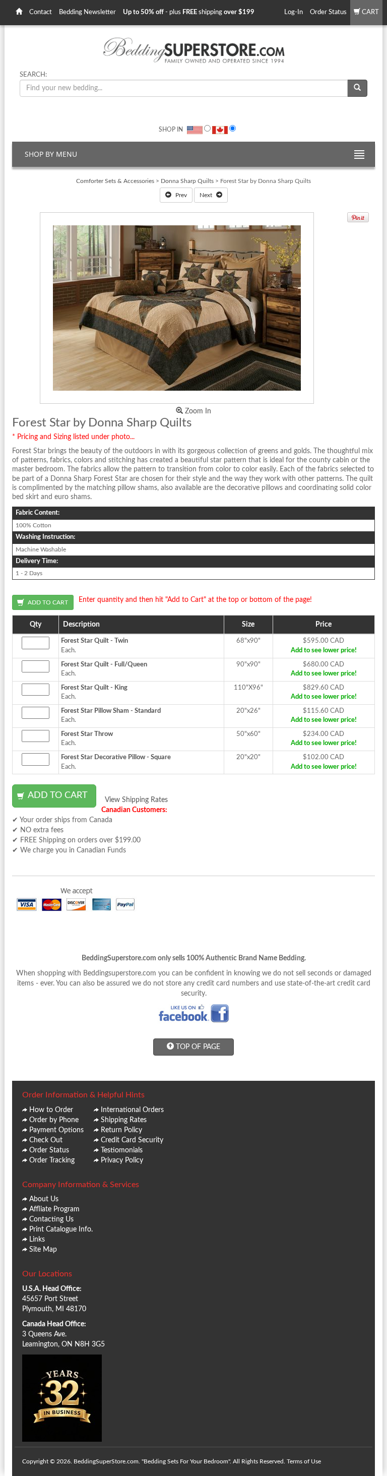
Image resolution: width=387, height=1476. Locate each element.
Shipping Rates (124, 1120)
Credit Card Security (132, 1140)
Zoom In (197, 411)
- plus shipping (188, 12)
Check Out (45, 1140)
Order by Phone (54, 1120)
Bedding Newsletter (87, 12)
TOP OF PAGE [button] (197, 1047)
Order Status (328, 12)
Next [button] (207, 195)
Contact (40, 12)
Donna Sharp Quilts (188, 181)
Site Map (43, 1249)
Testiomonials (122, 1150)
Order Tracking (52, 1160)
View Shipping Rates (136, 800)
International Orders (132, 1110)
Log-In (293, 12)
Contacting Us (51, 1219)
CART (369, 12)
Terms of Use (304, 1461)
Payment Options (56, 1130)
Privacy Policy (122, 1160)
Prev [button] (180, 195)
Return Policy (121, 1130)
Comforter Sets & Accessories (115, 181)
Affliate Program (54, 1209)
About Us (43, 1199)
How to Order (51, 1110)
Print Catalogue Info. (61, 1229)
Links (37, 1239)
